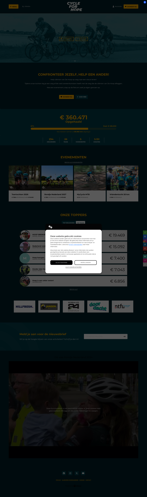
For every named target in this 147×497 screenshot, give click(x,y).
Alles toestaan (61, 262)
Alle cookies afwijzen (74, 267)
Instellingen (86, 262)
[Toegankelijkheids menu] (145, 2)
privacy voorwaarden (75, 244)
